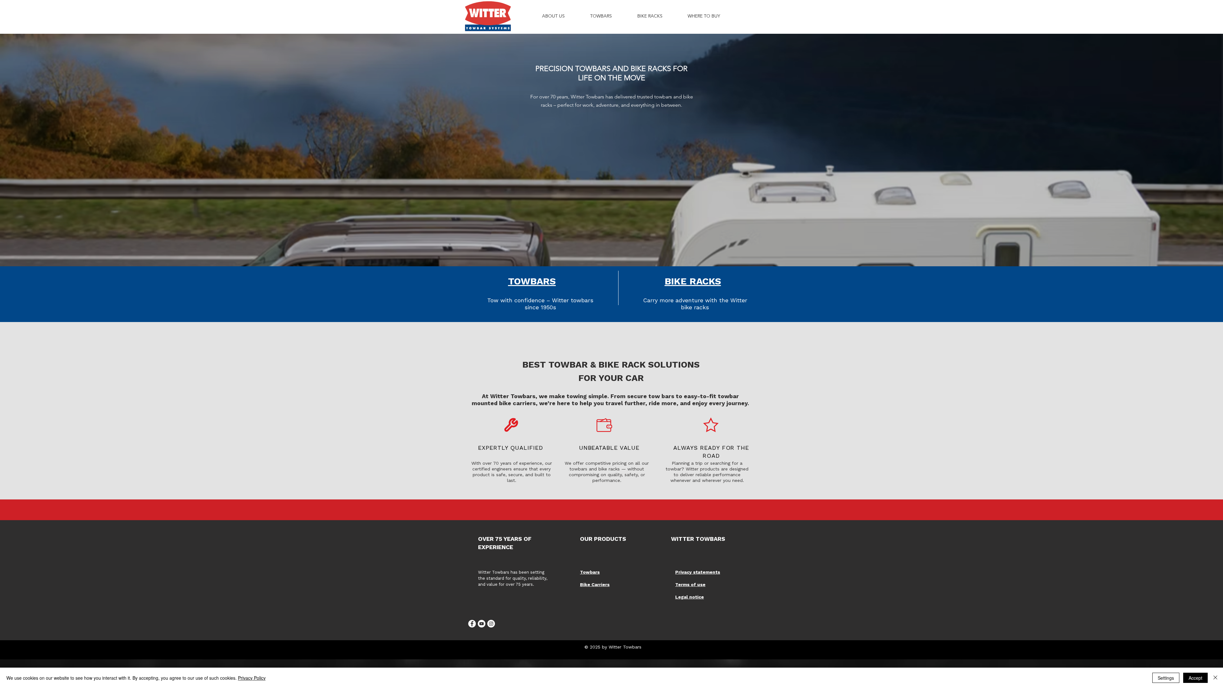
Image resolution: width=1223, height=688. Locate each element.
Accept (1195, 678)
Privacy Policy (252, 678)
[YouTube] (481, 623)
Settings (1166, 678)
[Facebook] (472, 623)
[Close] (1215, 678)
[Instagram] (491, 623)
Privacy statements (697, 572)
